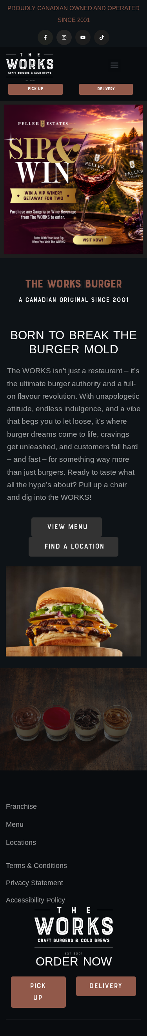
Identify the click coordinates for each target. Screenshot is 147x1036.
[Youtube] (83, 37)
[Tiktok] (101, 37)
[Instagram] (64, 37)
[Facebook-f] (45, 37)
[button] (114, 65)
